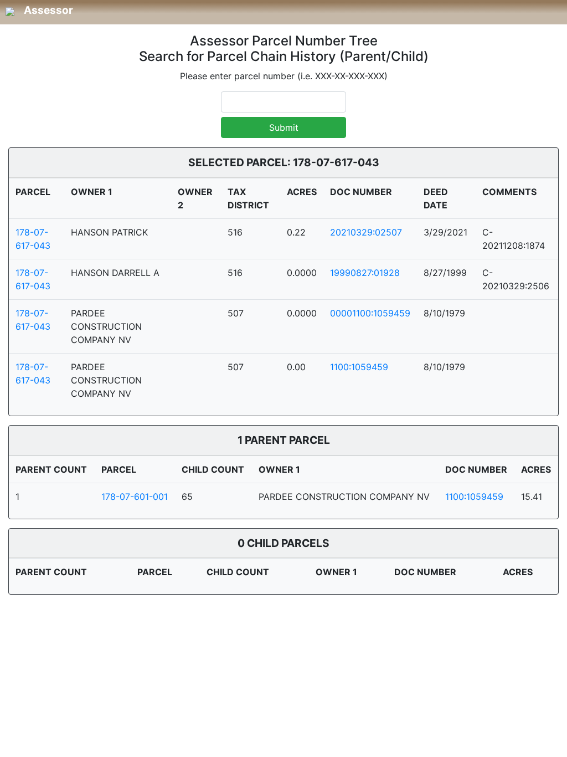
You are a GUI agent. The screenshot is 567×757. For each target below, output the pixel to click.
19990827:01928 (365, 272)
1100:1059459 (359, 366)
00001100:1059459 (370, 313)
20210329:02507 (366, 232)
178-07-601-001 (134, 496)
